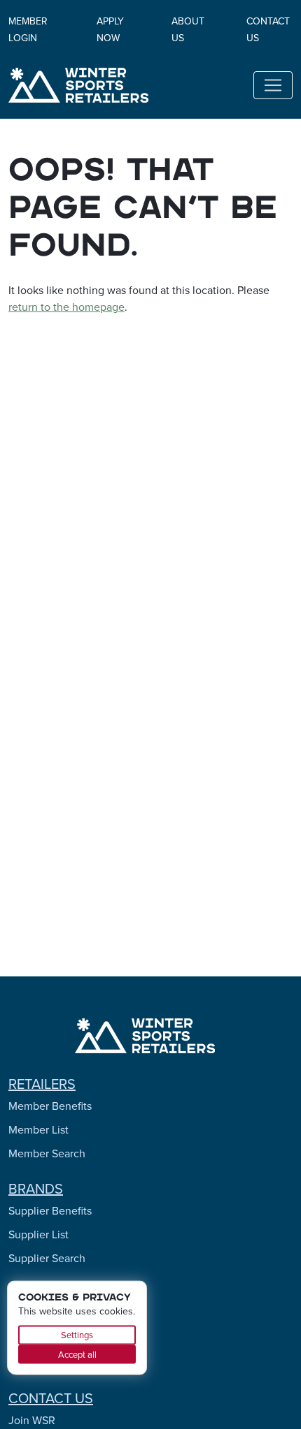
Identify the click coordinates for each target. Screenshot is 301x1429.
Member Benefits (50, 1106)
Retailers (42, 1083)
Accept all (77, 1354)
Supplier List (38, 1234)
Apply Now (110, 29)
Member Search (46, 1153)
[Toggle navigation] (273, 85)
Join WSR (31, 1420)
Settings (77, 1335)
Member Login (28, 29)
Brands (35, 1188)
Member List (38, 1130)
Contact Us (50, 1398)
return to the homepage (66, 307)
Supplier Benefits (50, 1211)
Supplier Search (46, 1258)
